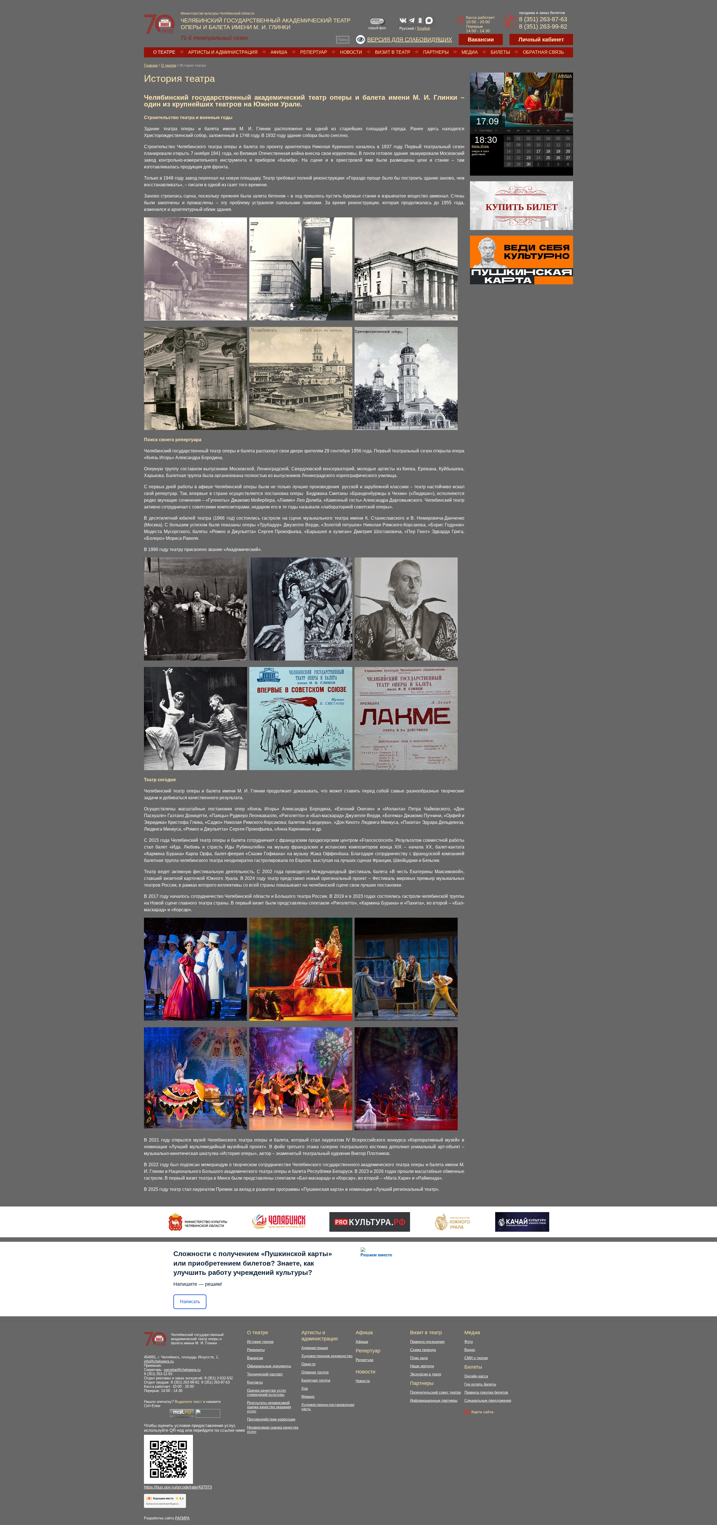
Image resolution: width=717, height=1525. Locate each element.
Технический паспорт (265, 1374)
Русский (406, 28)
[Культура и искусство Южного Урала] (452, 1222)
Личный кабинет (541, 39)
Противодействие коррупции (271, 1419)
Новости (351, 52)
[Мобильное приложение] (522, 1222)
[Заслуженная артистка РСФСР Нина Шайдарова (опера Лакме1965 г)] (300, 659)
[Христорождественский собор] (300, 428)
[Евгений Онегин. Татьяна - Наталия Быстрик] (195, 1019)
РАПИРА (182, 1518)
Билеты (500, 52)
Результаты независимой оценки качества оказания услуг (269, 1407)
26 (558, 158)
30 (528, 164)
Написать (190, 1301)
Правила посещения (427, 1342)
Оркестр (308, 1364)
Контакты (255, 1382)
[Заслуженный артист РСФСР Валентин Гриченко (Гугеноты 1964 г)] (406, 659)
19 (558, 151)
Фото (468, 1342)
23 (528, 158)
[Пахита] (300, 1128)
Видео (469, 1350)
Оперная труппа (315, 1372)
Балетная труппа (315, 1380)
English (423, 28)
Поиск (343, 40)
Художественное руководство (326, 1356)
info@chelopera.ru (158, 1361)
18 (548, 151)
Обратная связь (543, 52)
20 (568, 151)
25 (548, 158)
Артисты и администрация (223, 52)
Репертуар (313, 52)
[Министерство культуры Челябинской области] (198, 1222)
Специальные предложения (487, 1400)
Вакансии (481, 39)
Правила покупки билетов (486, 1392)
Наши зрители (422, 1366)
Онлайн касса (476, 1376)
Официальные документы (269, 1366)
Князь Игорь (480, 146)
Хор (304, 1388)
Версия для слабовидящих (409, 39)
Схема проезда (423, 1350)
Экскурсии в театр (425, 1374)
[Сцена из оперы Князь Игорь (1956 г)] (195, 659)
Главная (151, 65)
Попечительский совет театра (435, 1392)
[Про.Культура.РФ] (369, 1222)
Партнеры (436, 52)
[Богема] (406, 1019)
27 (568, 158)
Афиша (279, 52)
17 (538, 151)
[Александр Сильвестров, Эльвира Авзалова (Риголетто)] (300, 1019)
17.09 (487, 121)
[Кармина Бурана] (406, 1128)
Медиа (470, 52)
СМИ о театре (476, 1358)
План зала (419, 1358)
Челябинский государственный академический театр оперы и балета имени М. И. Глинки (197, 1339)
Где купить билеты (480, 1384)
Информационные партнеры (433, 1400)
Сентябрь (485, 130)
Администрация (314, 1348)
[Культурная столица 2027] (278, 1222)
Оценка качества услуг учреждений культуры (266, 1392)
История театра (260, 1342)
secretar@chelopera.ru (182, 1370)
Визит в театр (392, 52)
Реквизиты (256, 1350)
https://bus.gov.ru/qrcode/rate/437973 (178, 1487)
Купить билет (522, 207)
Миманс (308, 1396)
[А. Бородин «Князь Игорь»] (521, 100)
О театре (164, 52)
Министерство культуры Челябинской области (217, 13)
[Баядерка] (195, 1128)
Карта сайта (482, 1412)
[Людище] (300, 768)
